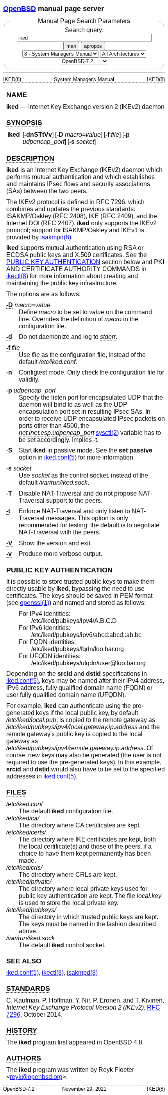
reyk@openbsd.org (36, 1076)
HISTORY (21, 1030)
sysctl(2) (107, 432)
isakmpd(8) (55, 237)
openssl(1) (34, 602)
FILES (16, 792)
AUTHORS (23, 1058)
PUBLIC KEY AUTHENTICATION (53, 262)
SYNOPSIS (24, 123)
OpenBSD (19, 9)
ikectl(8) (17, 276)
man (71, 46)
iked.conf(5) (60, 457)
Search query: (84, 30)
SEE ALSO (23, 961)
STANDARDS (28, 988)
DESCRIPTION (30, 158)
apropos (93, 46)
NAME (16, 95)
